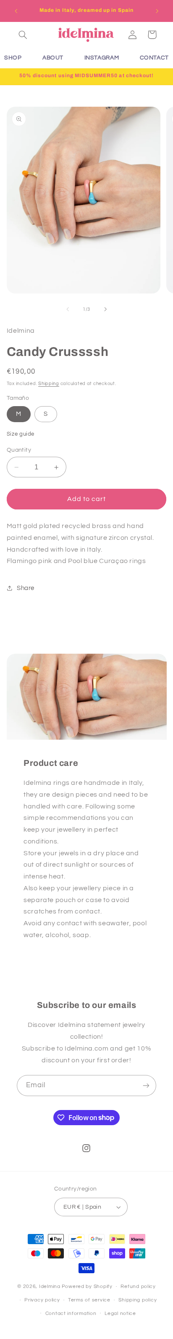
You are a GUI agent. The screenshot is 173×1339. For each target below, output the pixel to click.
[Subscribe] (146, 1085)
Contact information (71, 1313)
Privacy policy (42, 1300)
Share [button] (25, 588)
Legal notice (120, 1313)
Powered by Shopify (87, 1286)
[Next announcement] (157, 11)
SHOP (13, 58)
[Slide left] (67, 309)
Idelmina (49, 1286)
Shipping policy (137, 1300)
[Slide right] (105, 309)
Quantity (19, 450)
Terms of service (89, 1300)
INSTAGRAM (101, 58)
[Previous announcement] (16, 11)
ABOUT (52, 58)
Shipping (48, 383)
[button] (23, 34)
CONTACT (154, 58)
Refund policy (138, 1286)
